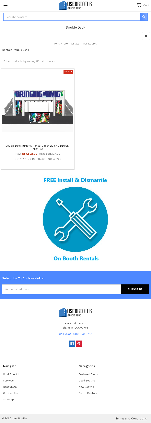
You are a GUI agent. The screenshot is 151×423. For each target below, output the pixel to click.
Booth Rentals (88, 393)
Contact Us (10, 393)
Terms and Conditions (131, 418)
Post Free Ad (11, 374)
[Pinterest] (79, 344)
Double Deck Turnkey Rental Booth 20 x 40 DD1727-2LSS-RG (37, 147)
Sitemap (8, 399)
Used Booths (87, 380)
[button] (146, 36)
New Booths (86, 387)
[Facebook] (72, 344)
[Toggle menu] (5, 5)
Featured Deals (88, 374)
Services (8, 380)
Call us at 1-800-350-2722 (75, 334)
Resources (10, 387)
